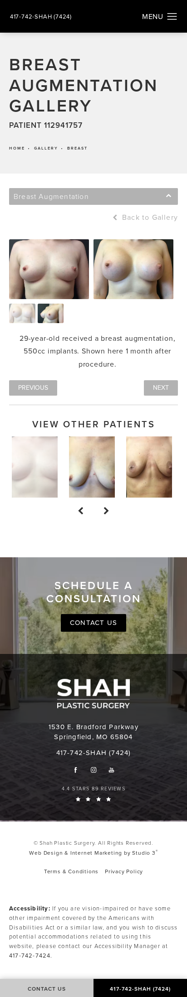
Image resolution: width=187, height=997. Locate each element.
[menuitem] (75, 769)
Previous (33, 387)
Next (161, 387)
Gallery (46, 148)
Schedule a (93, 592)
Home (17, 148)
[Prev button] (80, 511)
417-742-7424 (29, 955)
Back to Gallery (149, 217)
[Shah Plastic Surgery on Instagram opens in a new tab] (93, 769)
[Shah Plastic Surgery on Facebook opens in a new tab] (75, 769)
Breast (77, 148)
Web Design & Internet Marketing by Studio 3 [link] (93, 852)
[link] (41, 16)
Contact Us (93, 623)
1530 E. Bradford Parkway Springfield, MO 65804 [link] (93, 732)
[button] (172, 16)
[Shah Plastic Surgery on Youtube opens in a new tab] (111, 769)
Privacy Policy (124, 871)
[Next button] (106, 511)
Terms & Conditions (71, 871)
